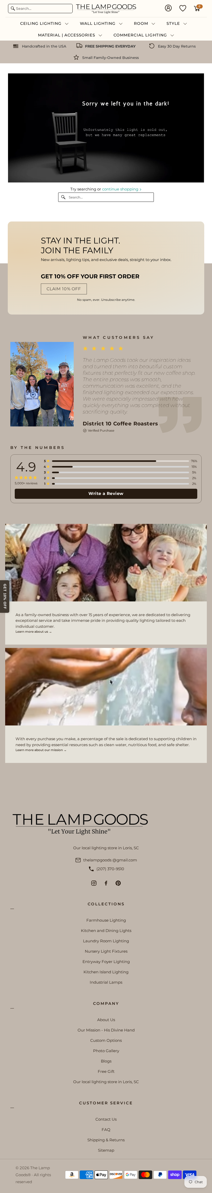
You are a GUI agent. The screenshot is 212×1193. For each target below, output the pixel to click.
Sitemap (106, 1150)
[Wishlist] (182, 8)
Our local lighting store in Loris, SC (106, 1081)
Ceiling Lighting (41, 23)
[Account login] (168, 8)
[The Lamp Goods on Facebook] (106, 883)
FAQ (106, 1129)
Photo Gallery (106, 1050)
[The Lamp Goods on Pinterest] (118, 883)
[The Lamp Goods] (106, 8)
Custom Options (106, 1040)
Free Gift (106, 1071)
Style (173, 23)
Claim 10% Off (64, 288)
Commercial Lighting (140, 35)
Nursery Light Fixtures (106, 951)
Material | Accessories (67, 35)
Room (141, 23)
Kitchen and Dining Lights (106, 930)
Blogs (106, 1061)
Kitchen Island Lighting (106, 971)
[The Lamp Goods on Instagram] (94, 883)
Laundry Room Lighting (106, 940)
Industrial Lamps (106, 982)
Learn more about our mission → (41, 750)
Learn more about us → (34, 631)
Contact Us (106, 1119)
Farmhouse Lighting (106, 920)
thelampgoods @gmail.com (110, 860)
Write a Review (106, 493)
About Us (106, 1019)
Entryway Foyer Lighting (106, 961)
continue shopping (120, 189)
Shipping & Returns (106, 1139)
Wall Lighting (98, 23)
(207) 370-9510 (110, 868)
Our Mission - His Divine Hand (106, 1030)
